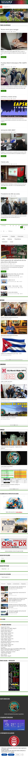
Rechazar (11, 754)
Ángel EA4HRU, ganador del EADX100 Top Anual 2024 (13, 337)
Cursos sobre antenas (13, 292)
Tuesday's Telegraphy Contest (8, 651)
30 (3, 231)
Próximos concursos (6, 625)
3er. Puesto (3, 417)
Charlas (13, 236)
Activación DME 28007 (8, 130)
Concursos (20, 236)
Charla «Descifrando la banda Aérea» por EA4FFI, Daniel (14, 483)
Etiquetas (23, 583)
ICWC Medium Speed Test (7, 633)
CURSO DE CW (11, 280)
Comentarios (16, 583)
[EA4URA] (14, 2)
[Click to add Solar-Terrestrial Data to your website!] (14, 676)
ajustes (12, 752)
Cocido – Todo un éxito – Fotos (15, 286)
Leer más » (3, 57)
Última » (10, 231)
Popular (9, 583)
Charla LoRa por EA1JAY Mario (8, 465)
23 (16, 225)
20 (13, 225)
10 (10, 225)
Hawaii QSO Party (5, 627)
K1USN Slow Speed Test (6, 630)
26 (24, 227)
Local (11, 241)
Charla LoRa (5, 162)
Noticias (10, 239)
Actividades (5, 236)
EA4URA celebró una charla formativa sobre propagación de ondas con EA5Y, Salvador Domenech (18, 599)
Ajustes (17, 754)
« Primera (3, 225)
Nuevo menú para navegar (9, 29)
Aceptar (4, 754)
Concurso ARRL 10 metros (6, 399)
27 (24, 229)
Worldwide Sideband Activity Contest (10, 641)
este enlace (19, 512)
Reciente (3, 583)
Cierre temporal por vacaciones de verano (12, 6)
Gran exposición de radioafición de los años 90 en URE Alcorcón (17, 587)
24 (18, 225)
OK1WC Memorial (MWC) (7, 635)
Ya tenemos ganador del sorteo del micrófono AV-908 (17, 611)
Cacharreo (4, 241)
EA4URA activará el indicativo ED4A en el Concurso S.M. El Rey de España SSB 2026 (18, 606)
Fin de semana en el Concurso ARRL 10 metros (11, 381)
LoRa (3, 239)
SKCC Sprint (4, 654)
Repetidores (18, 239)
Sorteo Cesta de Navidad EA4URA (8, 355)
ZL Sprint (3, 647)
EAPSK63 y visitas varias (9, 97)
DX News (3, 619)
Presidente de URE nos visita (10, 194)
